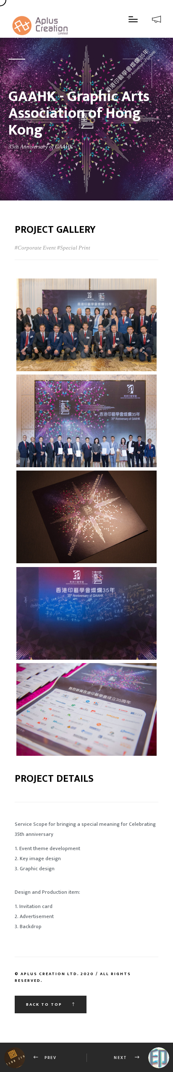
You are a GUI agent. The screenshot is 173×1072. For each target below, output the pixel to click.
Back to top (45, 1004)
